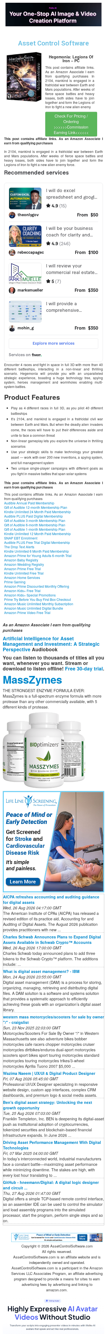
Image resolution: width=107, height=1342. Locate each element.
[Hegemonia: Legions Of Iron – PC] (24, 76)
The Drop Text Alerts (19, 546)
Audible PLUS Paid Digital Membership (33, 516)
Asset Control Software (53, 43)
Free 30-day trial (84, 668)
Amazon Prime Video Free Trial (27, 612)
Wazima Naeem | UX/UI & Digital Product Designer (49, 1073)
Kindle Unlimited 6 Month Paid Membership (36, 551)
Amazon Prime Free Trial (22, 568)
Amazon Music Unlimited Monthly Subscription (38, 603)
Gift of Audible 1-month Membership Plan (34, 529)
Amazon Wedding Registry (24, 564)
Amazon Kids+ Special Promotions (30, 595)
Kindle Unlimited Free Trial (24, 573)
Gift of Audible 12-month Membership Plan (35, 507)
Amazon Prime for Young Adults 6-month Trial (38, 555)
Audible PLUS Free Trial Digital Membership (37, 542)
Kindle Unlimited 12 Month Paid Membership (37, 533)
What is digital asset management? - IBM (41, 971)
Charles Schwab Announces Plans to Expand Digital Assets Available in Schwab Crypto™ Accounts (52, 939)
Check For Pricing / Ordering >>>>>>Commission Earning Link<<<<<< (71, 124)
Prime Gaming (15, 581)
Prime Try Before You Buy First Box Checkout (37, 599)
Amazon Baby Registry (21, 560)
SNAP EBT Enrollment (20, 538)
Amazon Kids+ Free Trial (22, 590)
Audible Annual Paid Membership (29, 503)
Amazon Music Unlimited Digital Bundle (33, 608)
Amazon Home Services (22, 577)
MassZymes (32, 679)
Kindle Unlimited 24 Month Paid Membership (37, 511)
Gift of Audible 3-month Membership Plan (34, 520)
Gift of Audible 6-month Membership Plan (34, 524)
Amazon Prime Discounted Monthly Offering (36, 586)
